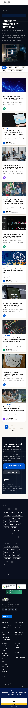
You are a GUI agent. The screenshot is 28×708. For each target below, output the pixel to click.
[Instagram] (9, 609)
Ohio (19, 549)
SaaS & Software (19, 622)
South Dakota (7, 561)
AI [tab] (4, 70)
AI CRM (3, 650)
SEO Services (5, 622)
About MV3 (4, 664)
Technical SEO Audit (7, 658)
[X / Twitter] (12, 609)
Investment (4, 671)
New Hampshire (15, 543)
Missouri (6, 537)
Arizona (6, 512)
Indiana (11, 524)
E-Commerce (18, 627)
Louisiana (14, 527)
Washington (13, 568)
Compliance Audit (19, 654)
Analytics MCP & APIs (20, 657)
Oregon (13, 552)
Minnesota (19, 533)
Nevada (6, 549)
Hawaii (5, 521)
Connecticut (7, 515)
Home (3, 10)
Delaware (6, 518)
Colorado (20, 512)
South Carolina (16, 558)
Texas (5, 564)
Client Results (5, 666)
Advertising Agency (6, 637)
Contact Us (4, 676)
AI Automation (5, 648)
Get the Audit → (7, 616)
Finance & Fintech (19, 634)
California (13, 512)
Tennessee (15, 561)
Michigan (12, 533)
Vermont (6, 568)
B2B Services (18, 625)
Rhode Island (7, 558)
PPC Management (6, 639)
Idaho (16, 521)
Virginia (17, 564)
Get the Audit (5, 674)
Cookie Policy (15, 684)
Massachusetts (7, 530)
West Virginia (15, 571)
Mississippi (13, 537)
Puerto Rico (16, 555)
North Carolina (7, 540)
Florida (13, 518)
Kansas (18, 524)
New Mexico (15, 546)
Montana (21, 537)
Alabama (12, 509)
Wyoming (6, 574)
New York (13, 549)
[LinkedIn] (3, 609)
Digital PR (4, 634)
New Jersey (7, 546)
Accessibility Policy (18, 686)
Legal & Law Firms (19, 632)
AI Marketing (5, 627)
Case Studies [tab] (19, 70)
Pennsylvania (7, 555)
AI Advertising (5, 629)
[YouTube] (16, 609)
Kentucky (6, 527)
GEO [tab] (10, 67)
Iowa (11, 521)
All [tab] (4, 67)
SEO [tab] (17, 67)
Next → (14, 430)
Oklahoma (6, 552)
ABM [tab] (23, 67)
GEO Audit (17, 652)
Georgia (19, 518)
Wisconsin (6, 571)
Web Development (6, 632)
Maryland (16, 530)
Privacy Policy (5, 684)
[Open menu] (23, 2)
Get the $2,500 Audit (11, 472)
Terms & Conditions (6, 686)
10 (21, 426)
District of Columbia (17, 515)
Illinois (5, 524)
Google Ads (4, 653)
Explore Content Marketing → (13, 466)
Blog (3, 669)
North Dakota (17, 540)
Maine (5, 533)
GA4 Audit (17, 650)
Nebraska (6, 543)
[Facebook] (6, 609)
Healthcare (17, 629)
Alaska (6, 509)
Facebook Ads (5, 655)
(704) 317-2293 (7, 613)
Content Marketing (6, 625)
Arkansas (20, 509)
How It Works (5, 646)
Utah (11, 564)
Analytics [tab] (10, 70)
